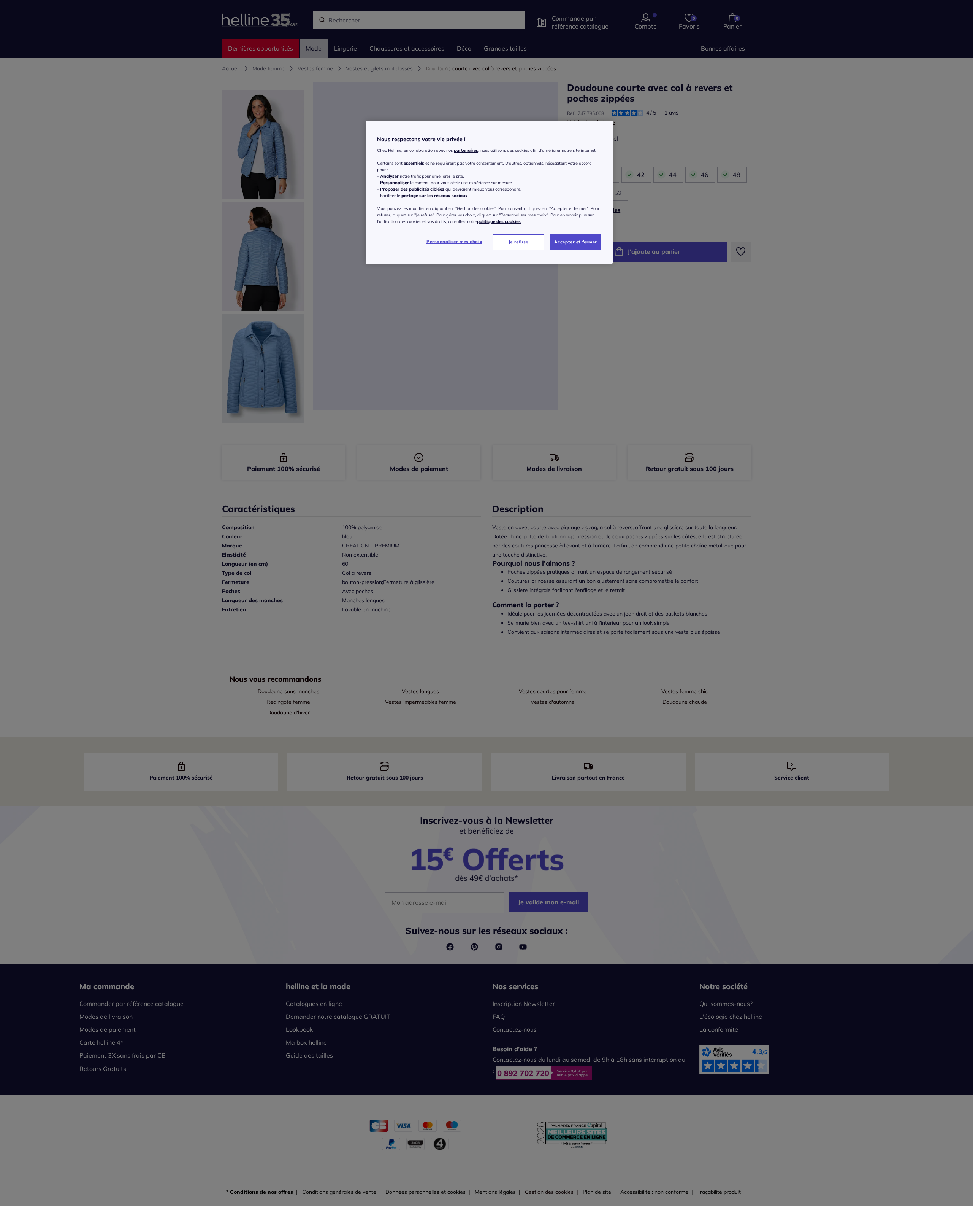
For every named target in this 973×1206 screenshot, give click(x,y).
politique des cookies (499, 221)
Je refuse (518, 242)
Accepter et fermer (575, 242)
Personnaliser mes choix (454, 241)
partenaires (466, 150)
